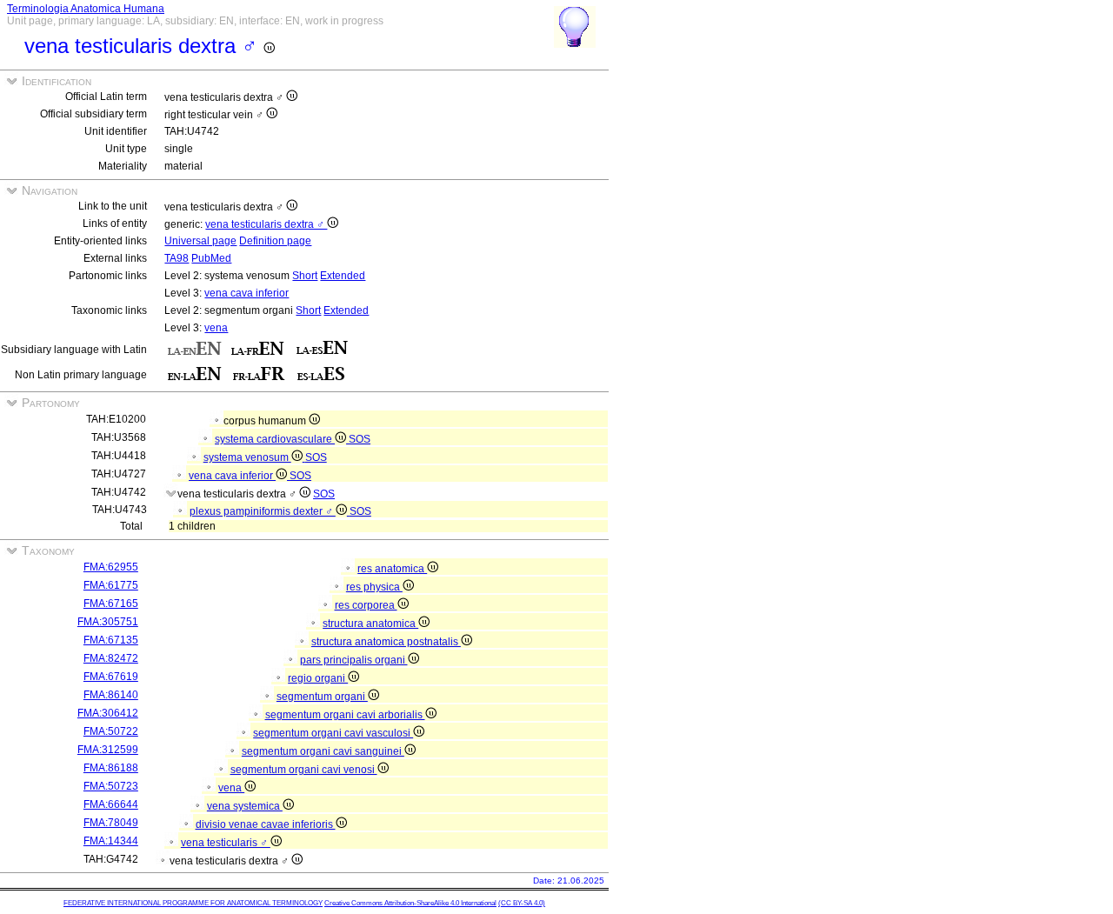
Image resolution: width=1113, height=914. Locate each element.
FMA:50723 (110, 786)
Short (304, 276)
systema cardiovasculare (275, 439)
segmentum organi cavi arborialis (345, 715)
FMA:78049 (110, 823)
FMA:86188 (110, 768)
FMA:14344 (110, 841)
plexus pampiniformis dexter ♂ (263, 511)
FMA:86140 (110, 695)
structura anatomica (370, 623)
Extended (342, 276)
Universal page (200, 241)
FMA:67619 (110, 676)
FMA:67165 (110, 603)
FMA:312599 (107, 750)
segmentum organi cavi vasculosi (333, 733)
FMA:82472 (110, 658)
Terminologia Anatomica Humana (85, 9)
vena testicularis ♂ (225, 843)
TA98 (176, 258)
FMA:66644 (110, 804)
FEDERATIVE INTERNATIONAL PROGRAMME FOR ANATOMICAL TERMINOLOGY (193, 903)
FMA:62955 (110, 567)
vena (216, 328)
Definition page (275, 241)
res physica (374, 587)
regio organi (318, 678)
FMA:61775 (110, 585)
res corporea (366, 605)
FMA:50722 (110, 731)
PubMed (211, 258)
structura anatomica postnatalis (386, 642)
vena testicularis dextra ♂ (266, 224)
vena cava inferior (246, 293)
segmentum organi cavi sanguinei (323, 751)
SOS (359, 439)
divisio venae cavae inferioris (266, 824)
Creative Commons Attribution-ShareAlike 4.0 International (410, 903)
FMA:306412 (107, 713)
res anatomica (392, 569)
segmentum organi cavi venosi (303, 770)
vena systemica (245, 806)
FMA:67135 (110, 640)
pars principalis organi (354, 660)
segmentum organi (322, 697)
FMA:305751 (107, 622)
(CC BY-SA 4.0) (521, 903)
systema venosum (247, 457)
